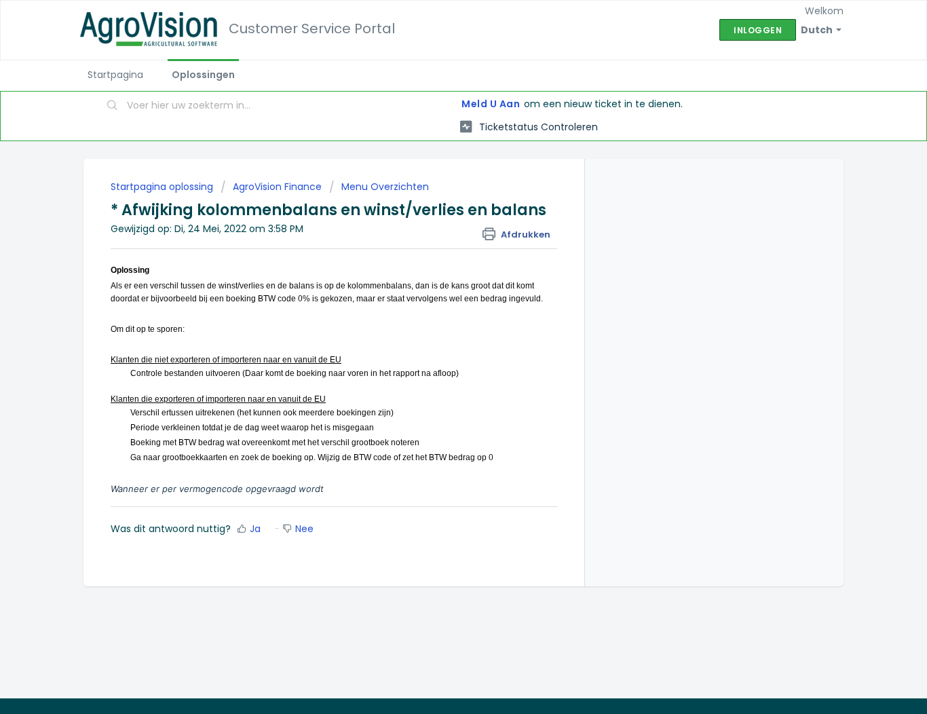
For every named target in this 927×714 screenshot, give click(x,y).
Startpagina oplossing (163, 186)
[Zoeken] (112, 106)
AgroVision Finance (277, 186)
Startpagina (115, 74)
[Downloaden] (438, 178)
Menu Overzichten (385, 186)
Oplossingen (203, 74)
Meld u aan (490, 104)
